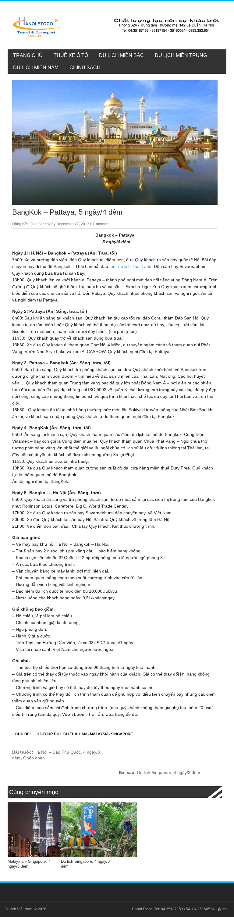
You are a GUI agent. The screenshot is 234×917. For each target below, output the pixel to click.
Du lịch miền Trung (181, 55)
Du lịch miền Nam (35, 67)
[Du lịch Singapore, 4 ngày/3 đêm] (99, 829)
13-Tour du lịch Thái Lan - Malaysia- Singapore (85, 734)
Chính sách (85, 67)
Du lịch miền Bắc (121, 55)
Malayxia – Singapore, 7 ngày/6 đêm (29, 864)
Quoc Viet (38, 224)
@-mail (223, 909)
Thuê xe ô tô (71, 55)
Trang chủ (28, 55)
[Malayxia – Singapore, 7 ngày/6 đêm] (46, 829)
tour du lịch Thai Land (130, 266)
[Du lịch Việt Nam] (116, 26)
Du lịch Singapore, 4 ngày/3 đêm (159, 772)
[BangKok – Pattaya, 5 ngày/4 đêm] (115, 142)
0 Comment (99, 224)
